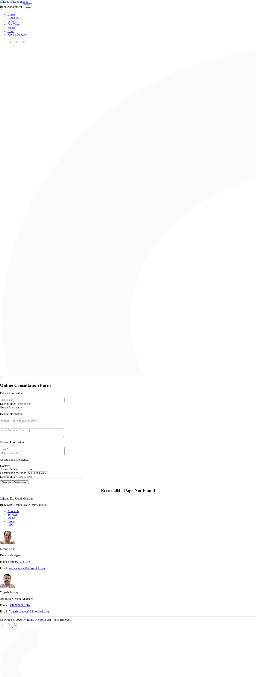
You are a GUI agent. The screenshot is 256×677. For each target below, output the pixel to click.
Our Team (13, 24)
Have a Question (17, 34)
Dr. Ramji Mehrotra (34, 619)
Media (11, 27)
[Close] (1, 9)
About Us (13, 17)
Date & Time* (9, 476)
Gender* (5, 407)
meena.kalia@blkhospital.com (27, 568)
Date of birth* (8, 403)
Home (11, 14)
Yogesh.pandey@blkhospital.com (29, 611)
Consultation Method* (13, 472)
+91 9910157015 (20, 561)
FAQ (10, 524)
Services (12, 21)
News (10, 31)
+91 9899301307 (20, 605)
